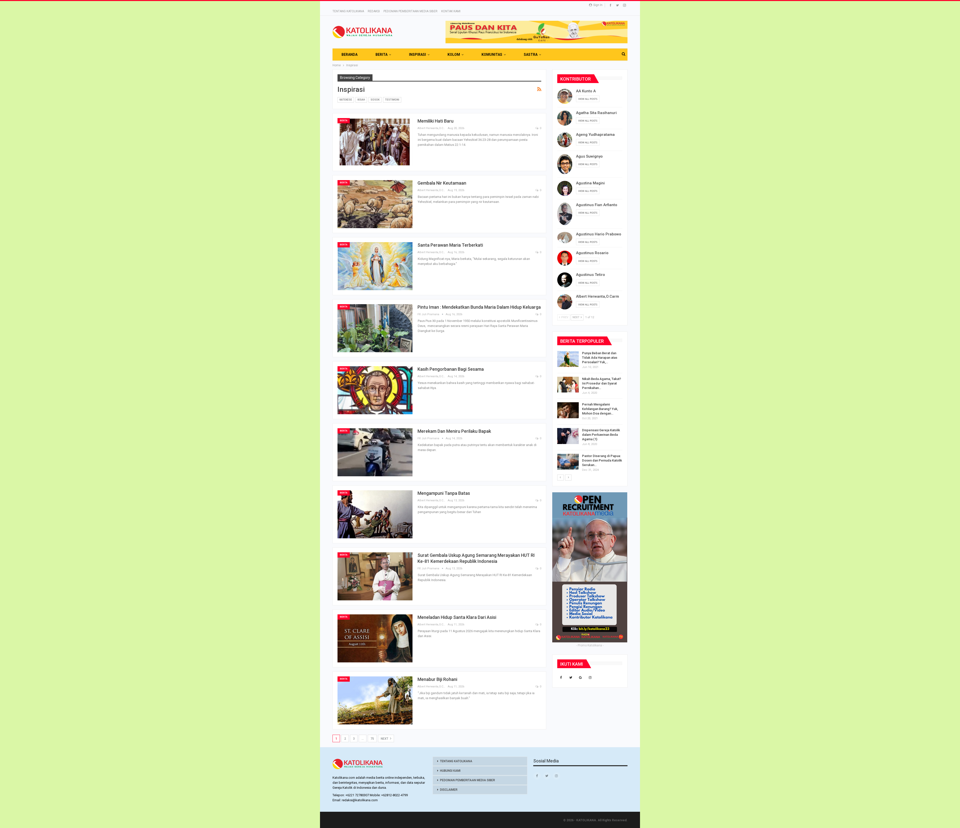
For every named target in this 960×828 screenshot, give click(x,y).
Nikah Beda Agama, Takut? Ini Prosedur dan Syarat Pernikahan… (601, 383)
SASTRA (531, 55)
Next (385, 738)
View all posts (587, 99)
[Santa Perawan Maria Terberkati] (375, 266)
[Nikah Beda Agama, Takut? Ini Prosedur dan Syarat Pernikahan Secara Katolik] (568, 385)
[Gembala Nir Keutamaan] (375, 204)
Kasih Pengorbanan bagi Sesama (451, 369)
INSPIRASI (417, 55)
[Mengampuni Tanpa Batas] (375, 514)
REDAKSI (374, 11)
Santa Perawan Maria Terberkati (450, 245)
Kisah (361, 99)
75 (372, 738)
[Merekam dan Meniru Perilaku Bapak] (375, 452)
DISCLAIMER (449, 789)
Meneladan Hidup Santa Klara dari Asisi (457, 617)
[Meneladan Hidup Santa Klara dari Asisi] (375, 638)
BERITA (382, 55)
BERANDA (350, 55)
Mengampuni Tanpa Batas (444, 493)
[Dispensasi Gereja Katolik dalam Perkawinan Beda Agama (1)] (568, 436)
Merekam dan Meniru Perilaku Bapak (454, 431)
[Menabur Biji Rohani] (375, 700)
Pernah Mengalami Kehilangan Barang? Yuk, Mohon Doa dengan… (600, 408)
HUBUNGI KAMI (450, 770)
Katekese (346, 99)
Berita (344, 120)
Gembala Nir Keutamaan (442, 183)
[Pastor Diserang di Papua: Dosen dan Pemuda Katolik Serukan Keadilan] (568, 462)
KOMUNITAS (492, 55)
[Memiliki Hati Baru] (375, 142)
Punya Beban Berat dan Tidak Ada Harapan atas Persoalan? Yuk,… (599, 357)
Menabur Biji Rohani (437, 679)
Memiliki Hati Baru (436, 121)
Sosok (375, 99)
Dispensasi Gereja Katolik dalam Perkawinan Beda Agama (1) (601, 434)
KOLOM (454, 55)
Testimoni (392, 99)
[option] (590, 412)
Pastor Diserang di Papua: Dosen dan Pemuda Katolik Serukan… (602, 460)
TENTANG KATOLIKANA (348, 11)
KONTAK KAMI (450, 11)
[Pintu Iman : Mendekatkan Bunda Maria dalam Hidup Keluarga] (375, 328)
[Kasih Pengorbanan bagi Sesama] (375, 390)
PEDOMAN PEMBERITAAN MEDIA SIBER (411, 11)
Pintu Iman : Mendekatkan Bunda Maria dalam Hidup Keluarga (479, 307)
